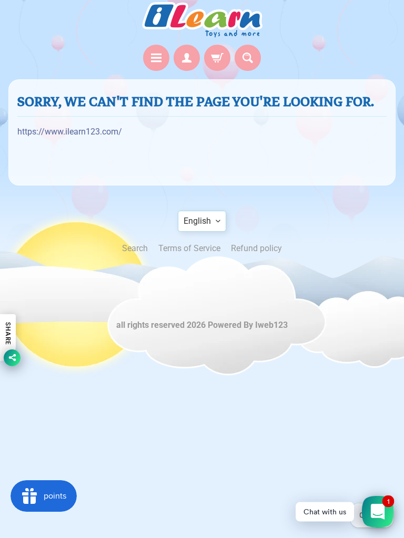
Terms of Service (189, 248)
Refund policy (256, 248)
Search (135, 248)
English (197, 221)
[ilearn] (202, 19)
